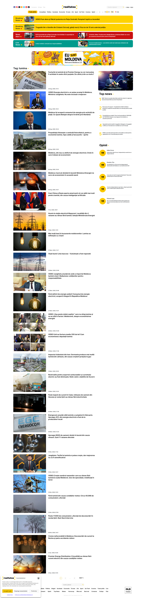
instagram (17, 7)
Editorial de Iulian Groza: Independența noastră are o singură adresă (119, 153)
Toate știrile (32, 12)
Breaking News (19, 19)
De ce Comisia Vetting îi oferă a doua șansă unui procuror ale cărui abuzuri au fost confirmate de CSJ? (118, 202)
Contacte (34, 7)
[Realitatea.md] (128, 590)
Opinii (93, 12)
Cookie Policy (10, 594)
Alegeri (53, 588)
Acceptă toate (7, 591)
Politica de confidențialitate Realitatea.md (24, 594)
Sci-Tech (81, 12)
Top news (105, 94)
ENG (128, 7)
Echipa (40, 7)
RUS (132, 7)
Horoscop (71, 591)
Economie (62, 12)
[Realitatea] (79, 7)
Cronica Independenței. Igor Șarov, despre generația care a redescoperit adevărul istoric (119, 187)
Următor (82, 578)
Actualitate (42, 12)
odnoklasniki (22, 7)
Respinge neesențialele (20, 591)
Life (73, 12)
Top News (57, 591)
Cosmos (88, 12)
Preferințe (34, 591)
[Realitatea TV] (112, 12)
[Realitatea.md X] (19, 7)
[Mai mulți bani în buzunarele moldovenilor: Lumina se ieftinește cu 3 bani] (29, 241)
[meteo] (103, 12)
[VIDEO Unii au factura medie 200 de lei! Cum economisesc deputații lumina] (29, 342)
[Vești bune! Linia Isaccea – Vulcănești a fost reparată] (29, 262)
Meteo (64, 591)
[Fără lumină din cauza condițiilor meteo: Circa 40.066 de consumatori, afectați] (29, 504)
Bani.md (86, 591)
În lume (68, 12)
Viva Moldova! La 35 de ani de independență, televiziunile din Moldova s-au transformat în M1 (118, 165)
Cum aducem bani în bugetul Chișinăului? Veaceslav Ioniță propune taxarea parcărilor (119, 175)
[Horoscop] (97, 12)
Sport (76, 12)
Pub (44, 7)
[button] (38, 578)
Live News (18, 44)
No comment (41, 591)
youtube (26, 7)
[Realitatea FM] (107, 12)
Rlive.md (79, 591)
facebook (14, 7)
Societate (55, 12)
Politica (49, 12)
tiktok (29, 7)
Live (118, 12)
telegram (24, 7)
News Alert (18, 35)
